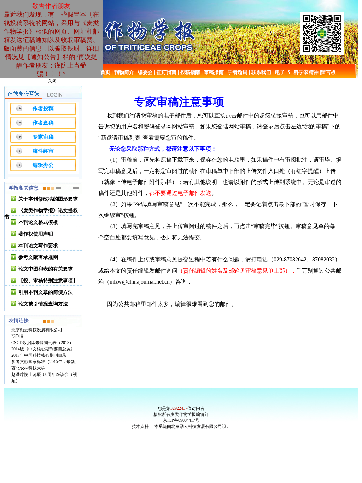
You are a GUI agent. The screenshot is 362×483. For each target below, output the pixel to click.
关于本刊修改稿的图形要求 (48, 199)
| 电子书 (281, 72)
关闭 (52, 80)
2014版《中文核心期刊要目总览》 (43, 349)
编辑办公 (43, 165)
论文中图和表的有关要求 (45, 269)
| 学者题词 (236, 72)
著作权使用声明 (35, 234)
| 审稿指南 (213, 72)
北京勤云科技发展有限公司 (36, 329)
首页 (105, 72)
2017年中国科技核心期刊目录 (38, 355)
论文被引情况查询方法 (43, 304)
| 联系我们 (260, 72)
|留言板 (328, 72)
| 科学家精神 (305, 72)
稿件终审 (43, 151)
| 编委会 (144, 72)
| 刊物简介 (123, 72)
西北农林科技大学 (28, 368)
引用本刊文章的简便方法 (45, 292)
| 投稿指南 (189, 72)
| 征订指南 (165, 72)
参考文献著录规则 (38, 257)
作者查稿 (43, 123)
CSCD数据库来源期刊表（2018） (42, 342)
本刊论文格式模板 (38, 222)
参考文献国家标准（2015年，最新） (45, 361)
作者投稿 (43, 108)
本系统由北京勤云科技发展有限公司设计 (192, 426)
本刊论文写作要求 (38, 245)
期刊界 (17, 336)
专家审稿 (43, 137)
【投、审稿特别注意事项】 (48, 280)
